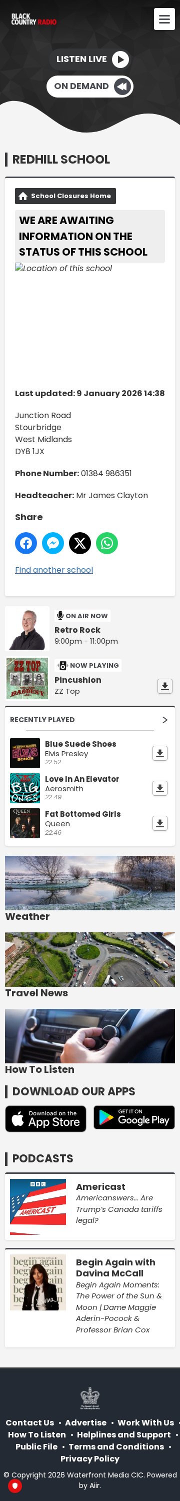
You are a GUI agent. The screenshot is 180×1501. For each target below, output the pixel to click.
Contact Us (30, 1422)
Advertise (85, 1422)
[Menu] (164, 19)
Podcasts (43, 1158)
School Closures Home (71, 196)
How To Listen (37, 1434)
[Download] (165, 686)
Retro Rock (77, 630)
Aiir (95, 1485)
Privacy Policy (90, 1458)
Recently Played (42, 720)
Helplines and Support (124, 1434)
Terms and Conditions (116, 1446)
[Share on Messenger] (53, 543)
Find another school (54, 570)
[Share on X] (80, 543)
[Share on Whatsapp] (107, 543)
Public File (37, 1446)
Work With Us (146, 1422)
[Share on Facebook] (26, 543)
